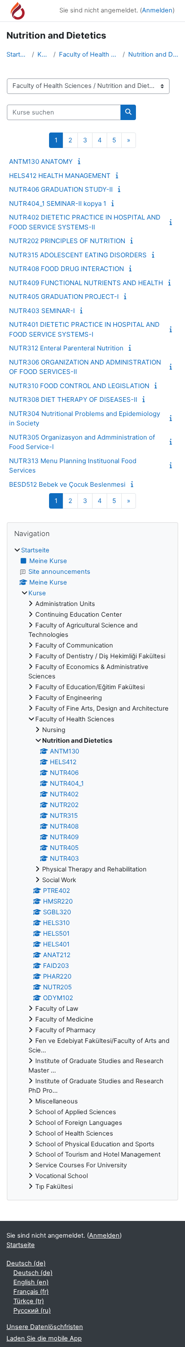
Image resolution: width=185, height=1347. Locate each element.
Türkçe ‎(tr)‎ (28, 1301)
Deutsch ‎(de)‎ (26, 1263)
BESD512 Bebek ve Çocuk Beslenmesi (67, 484)
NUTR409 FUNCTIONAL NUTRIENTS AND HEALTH (86, 283)
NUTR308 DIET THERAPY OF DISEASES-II (73, 399)
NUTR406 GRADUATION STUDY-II (61, 189)
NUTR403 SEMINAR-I (42, 311)
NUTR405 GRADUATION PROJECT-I (64, 296)
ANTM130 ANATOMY (41, 161)
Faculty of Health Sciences (89, 54)
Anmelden (157, 10)
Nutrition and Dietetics (153, 54)
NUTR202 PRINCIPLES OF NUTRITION (67, 241)
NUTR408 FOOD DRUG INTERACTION (66, 269)
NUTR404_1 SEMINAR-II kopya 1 (57, 203)
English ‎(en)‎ (31, 1282)
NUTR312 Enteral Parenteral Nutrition (66, 348)
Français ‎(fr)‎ (31, 1292)
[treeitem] (92, 869)
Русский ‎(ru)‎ (32, 1310)
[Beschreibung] (80, 161)
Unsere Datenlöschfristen (44, 1327)
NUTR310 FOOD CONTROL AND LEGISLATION (79, 386)
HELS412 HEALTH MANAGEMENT (60, 176)
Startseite (17, 54)
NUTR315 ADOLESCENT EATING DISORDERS (78, 255)
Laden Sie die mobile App (44, 1338)
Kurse (43, 54)
